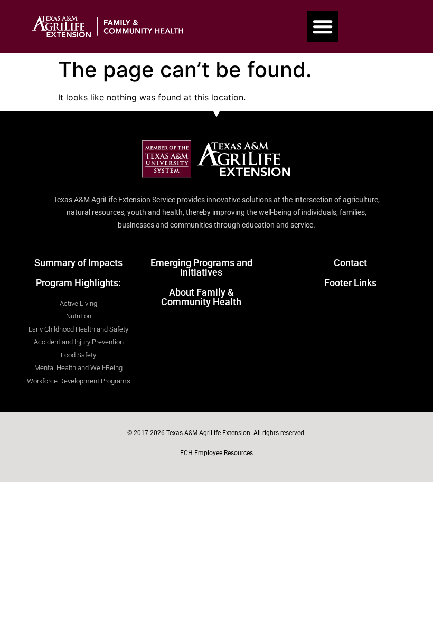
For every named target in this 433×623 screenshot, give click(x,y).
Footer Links (350, 282)
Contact (350, 262)
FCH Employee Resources (216, 453)
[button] (322, 26)
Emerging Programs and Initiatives (201, 267)
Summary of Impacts (78, 262)
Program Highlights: (78, 282)
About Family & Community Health (201, 297)
